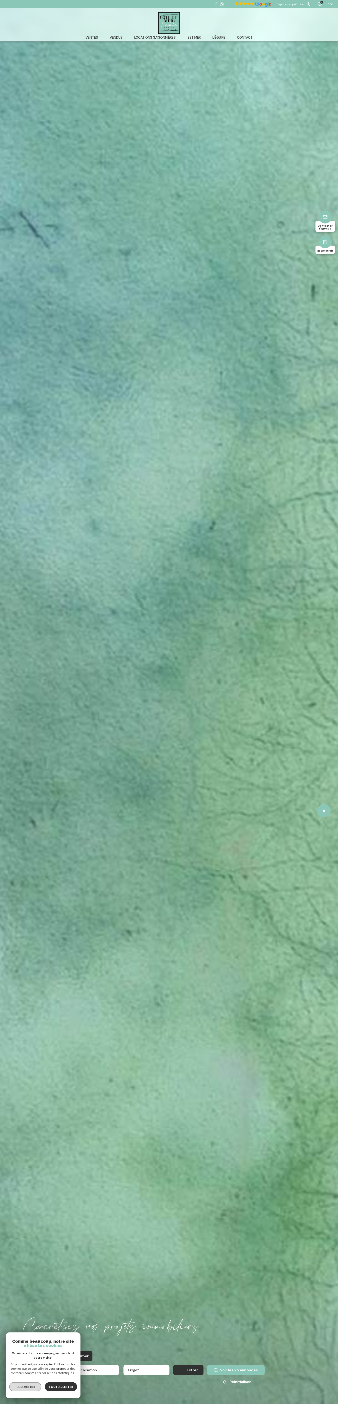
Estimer (81, 1356)
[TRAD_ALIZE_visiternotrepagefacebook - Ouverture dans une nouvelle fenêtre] (216, 4)
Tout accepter (61, 1387)
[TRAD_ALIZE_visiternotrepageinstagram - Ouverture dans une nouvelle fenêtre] (221, 4)
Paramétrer (25, 1387)
